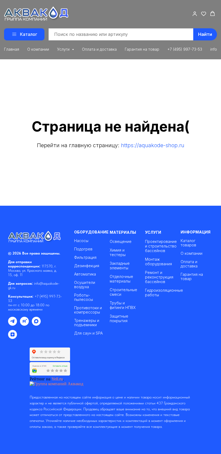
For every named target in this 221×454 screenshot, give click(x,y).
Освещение (121, 241)
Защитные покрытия (119, 318)
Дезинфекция (86, 266)
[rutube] (24, 324)
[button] (194, 13)
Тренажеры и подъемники (86, 322)
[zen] (12, 337)
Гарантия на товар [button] (142, 49)
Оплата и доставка (99, 49)
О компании (38, 49)
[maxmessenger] (36, 324)
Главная (11, 49)
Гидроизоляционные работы (164, 292)
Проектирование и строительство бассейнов (161, 246)
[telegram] (12, 324)
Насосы (81, 241)
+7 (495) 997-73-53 (184, 49)
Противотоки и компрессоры (88, 310)
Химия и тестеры (118, 252)
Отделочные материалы (121, 278)
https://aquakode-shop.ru (152, 145)
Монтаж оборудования (158, 261)
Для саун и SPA (88, 333)
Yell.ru (57, 379)
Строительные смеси (123, 292)
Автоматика (85, 274)
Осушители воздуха (84, 284)
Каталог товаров (188, 243)
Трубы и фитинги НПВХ (123, 305)
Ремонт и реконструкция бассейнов (159, 277)
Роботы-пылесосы (83, 297)
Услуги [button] (64, 49)
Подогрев (83, 249)
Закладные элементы (120, 265)
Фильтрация (85, 257)
